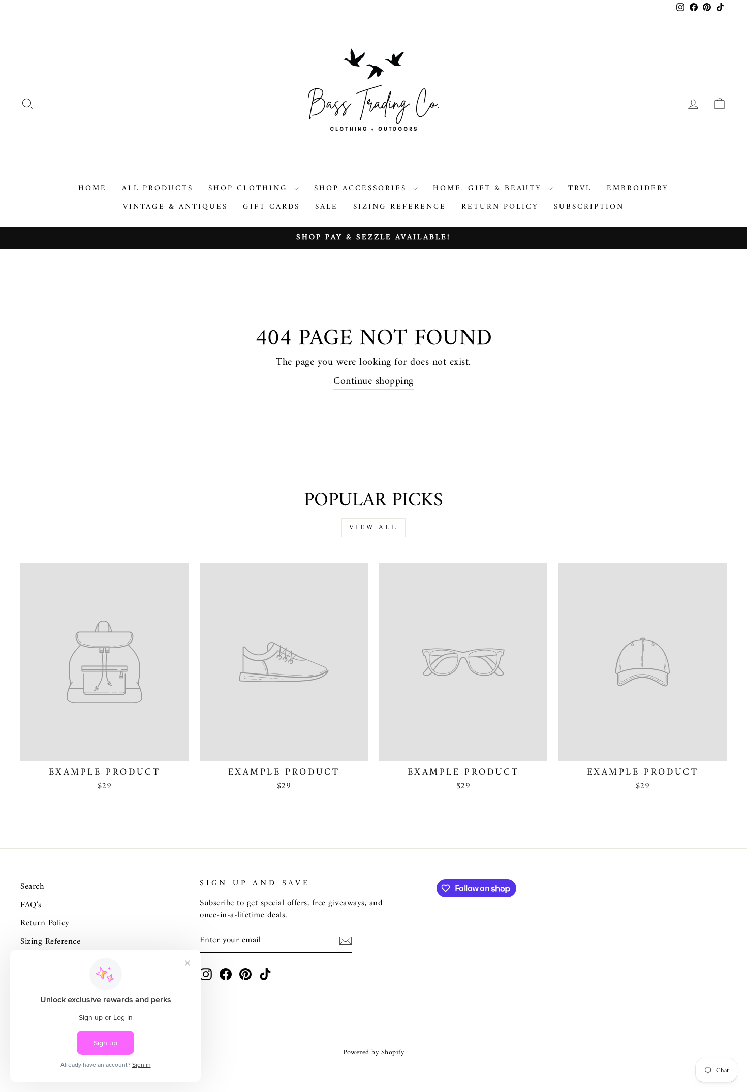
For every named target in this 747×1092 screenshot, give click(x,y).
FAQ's (31, 905)
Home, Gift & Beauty (489, 189)
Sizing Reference (399, 207)
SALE (326, 207)
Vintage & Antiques (175, 207)
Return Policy (500, 207)
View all (373, 527)
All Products (157, 189)
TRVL (580, 189)
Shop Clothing (249, 189)
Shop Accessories (362, 189)
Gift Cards (271, 207)
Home (92, 189)
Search (32, 886)
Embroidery (638, 189)
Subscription (589, 207)
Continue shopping (373, 382)
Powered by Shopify (373, 1052)
